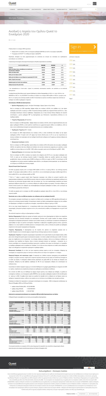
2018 (70, 91)
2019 (70, 87)
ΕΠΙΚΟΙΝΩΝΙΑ (77, 368)
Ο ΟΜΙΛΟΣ (12, 9)
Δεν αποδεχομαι (93, 394)
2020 (70, 83)
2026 (70, 60)
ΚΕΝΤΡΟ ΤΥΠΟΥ (73, 9)
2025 (70, 64)
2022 (70, 76)
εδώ (42, 379)
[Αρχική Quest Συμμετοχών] (13, 3)
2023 (70, 72)
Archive (68, 18)
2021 (70, 79)
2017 (70, 95)
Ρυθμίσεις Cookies (71, 393)
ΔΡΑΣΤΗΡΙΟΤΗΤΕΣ (36, 9)
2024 (70, 68)
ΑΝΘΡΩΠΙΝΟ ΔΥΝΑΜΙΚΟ (23, 9)
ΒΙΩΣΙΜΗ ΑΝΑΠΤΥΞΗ (62, 9)
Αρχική (64, 18)
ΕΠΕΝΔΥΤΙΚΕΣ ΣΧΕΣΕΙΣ (48, 9)
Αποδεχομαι (82, 394)
